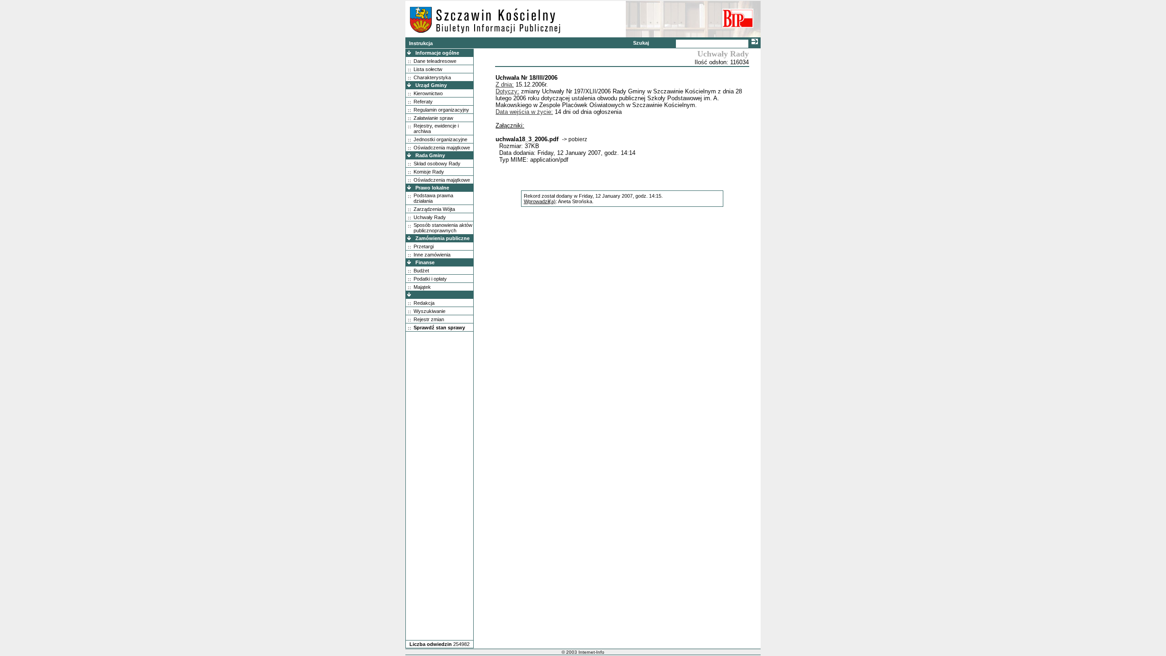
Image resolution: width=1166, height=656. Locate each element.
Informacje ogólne (437, 53)
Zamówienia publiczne (442, 238)
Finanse (425, 262)
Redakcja (424, 303)
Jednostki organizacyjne (440, 139)
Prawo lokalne (432, 187)
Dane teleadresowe (435, 61)
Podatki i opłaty (430, 279)
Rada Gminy (430, 155)
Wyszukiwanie (429, 311)
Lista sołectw (428, 69)
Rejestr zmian (429, 319)
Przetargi (424, 246)
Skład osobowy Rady (437, 163)
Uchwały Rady (430, 217)
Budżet (421, 270)
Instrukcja (421, 43)
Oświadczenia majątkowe (442, 147)
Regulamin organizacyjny (441, 110)
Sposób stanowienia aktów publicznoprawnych (443, 227)
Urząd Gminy (431, 85)
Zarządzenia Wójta (434, 209)
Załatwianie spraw (433, 118)
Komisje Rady (429, 171)
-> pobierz (574, 139)
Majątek (422, 287)
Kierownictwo (428, 93)
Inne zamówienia (432, 254)
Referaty (423, 101)
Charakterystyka (432, 77)
